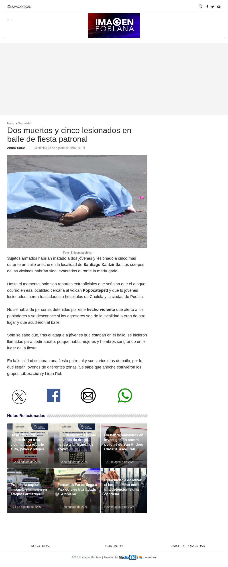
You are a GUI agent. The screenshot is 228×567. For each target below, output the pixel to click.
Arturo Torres (16, 148)
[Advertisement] (114, 79)
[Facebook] (207, 6)
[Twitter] (213, 6)
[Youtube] (219, 6)
